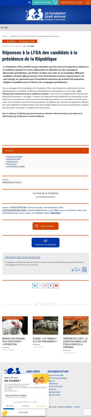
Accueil (5, 36)
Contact (77, 406)
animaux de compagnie (35, 207)
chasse (60, 207)
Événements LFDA (26, 41)
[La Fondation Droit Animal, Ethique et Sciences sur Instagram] (45, 285)
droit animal (62, 210)
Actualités (11, 41)
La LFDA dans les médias (16, 166)
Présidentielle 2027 (72, 2)
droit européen (71, 210)
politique (39, 213)
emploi (79, 210)
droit (56, 210)
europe (84, 210)
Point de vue (17, 318)
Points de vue (12, 164)
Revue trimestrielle (55, 375)
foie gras (21, 213)
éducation (55, 212)
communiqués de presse (14, 210)
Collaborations (12, 161)
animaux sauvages (50, 207)
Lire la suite (8, 350)
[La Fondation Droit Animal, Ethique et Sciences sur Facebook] (50, 285)
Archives (5, 179)
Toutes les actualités (14, 156)
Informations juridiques (57, 378)
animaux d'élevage (18, 207)
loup (33, 213)
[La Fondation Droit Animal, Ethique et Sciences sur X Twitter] (40, 285)
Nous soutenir (42, 2)
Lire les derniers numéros (45, 197)
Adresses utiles (54, 394)
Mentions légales (23, 412)
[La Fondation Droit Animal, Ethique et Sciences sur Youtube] (56, 285)
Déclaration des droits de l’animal (22, 257)
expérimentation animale (10, 213)
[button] (2, 27)
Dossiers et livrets (55, 386)
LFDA (32, 46)
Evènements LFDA (13, 159)
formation (28, 213)
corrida (50, 210)
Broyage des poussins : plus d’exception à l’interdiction (14, 341)
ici (13, 91)
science (46, 213)
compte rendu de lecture (37, 210)
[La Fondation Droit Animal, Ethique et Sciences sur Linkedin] (35, 285)
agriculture (5, 207)
